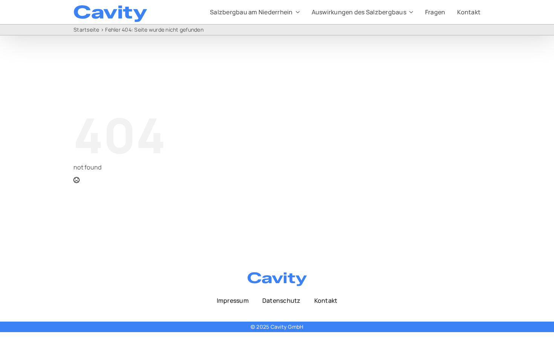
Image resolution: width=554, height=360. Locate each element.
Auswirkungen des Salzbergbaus (359, 12)
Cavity (110, 12)
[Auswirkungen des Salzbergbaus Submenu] (409, 12)
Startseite (86, 29)
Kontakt (469, 12)
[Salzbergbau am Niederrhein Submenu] (296, 12)
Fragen (435, 12)
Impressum (233, 300)
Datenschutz (281, 300)
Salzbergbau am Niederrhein (251, 12)
